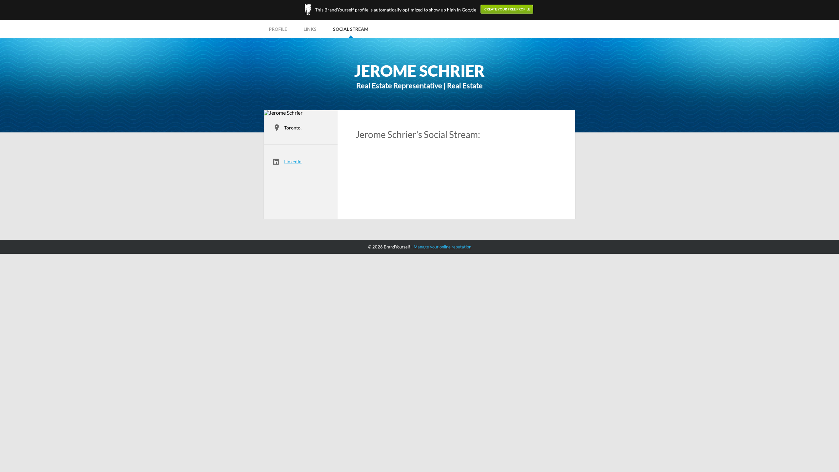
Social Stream (350, 29)
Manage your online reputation (442, 246)
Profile (278, 29)
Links (310, 29)
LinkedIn (293, 161)
